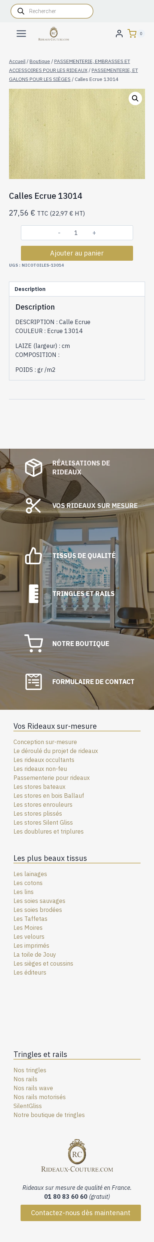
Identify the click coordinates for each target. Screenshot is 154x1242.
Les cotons (28, 883)
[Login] (119, 33)
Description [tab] (30, 288)
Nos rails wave (33, 1088)
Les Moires (28, 927)
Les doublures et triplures (48, 831)
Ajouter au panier (77, 253)
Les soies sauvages (39, 900)
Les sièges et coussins (43, 963)
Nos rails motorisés (39, 1097)
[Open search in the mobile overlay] (52, 11)
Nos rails (25, 1079)
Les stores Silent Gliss (43, 822)
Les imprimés (31, 945)
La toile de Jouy (34, 954)
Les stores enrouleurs (43, 804)
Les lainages (30, 874)
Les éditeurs (29, 972)
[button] (135, 98)
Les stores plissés (37, 813)
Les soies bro (31, 909)
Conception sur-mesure (45, 742)
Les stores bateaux (39, 786)
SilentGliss (27, 1106)
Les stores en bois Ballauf (48, 795)
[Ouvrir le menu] (21, 33)
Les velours (28, 936)
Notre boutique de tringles (49, 1115)
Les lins (23, 892)
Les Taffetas (30, 918)
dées (55, 909)
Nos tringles (29, 1070)
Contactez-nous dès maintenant (80, 1212)
